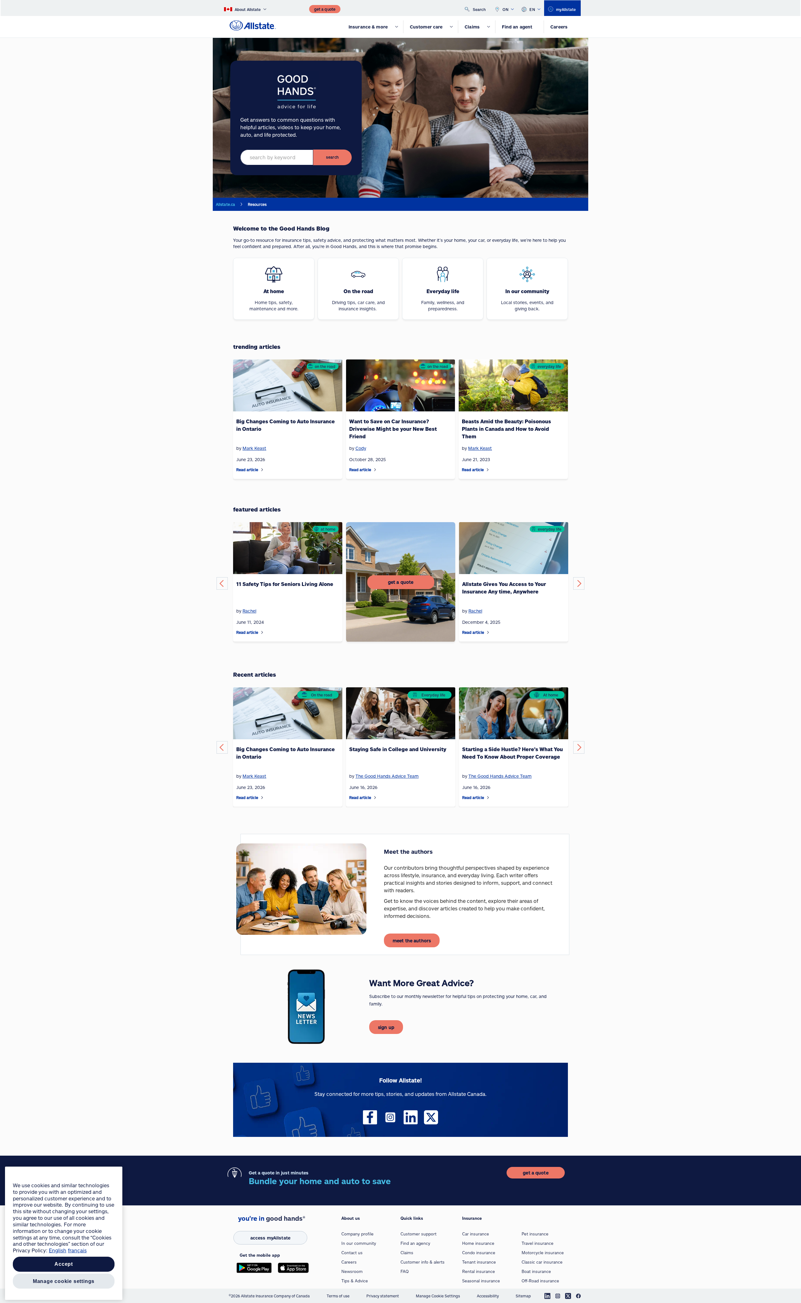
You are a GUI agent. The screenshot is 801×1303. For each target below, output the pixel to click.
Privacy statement (382, 1296)
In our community (358, 1243)
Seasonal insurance (481, 1280)
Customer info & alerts (422, 1262)
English (57, 1250)
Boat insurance (536, 1271)
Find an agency (415, 1243)
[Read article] (262, 469)
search (332, 157)
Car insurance (475, 1233)
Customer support (418, 1233)
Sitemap (523, 1296)
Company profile (357, 1233)
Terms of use (338, 1296)
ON (505, 9)
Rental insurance (478, 1271)
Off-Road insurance (540, 1280)
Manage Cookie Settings (438, 1296)
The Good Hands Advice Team (387, 776)
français (77, 1250)
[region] (63, 1233)
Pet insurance (535, 1233)
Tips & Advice (354, 1280)
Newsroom (352, 1271)
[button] (222, 583)
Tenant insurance (479, 1262)
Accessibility (488, 1296)
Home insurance (478, 1243)
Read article (247, 469)
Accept (63, 1264)
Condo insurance (478, 1252)
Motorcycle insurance (543, 1252)
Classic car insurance (542, 1262)
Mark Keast (254, 776)
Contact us (352, 1252)
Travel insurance (538, 1243)
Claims (406, 1252)
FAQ (404, 1271)
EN (532, 9)
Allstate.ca (225, 204)
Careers (349, 1262)
